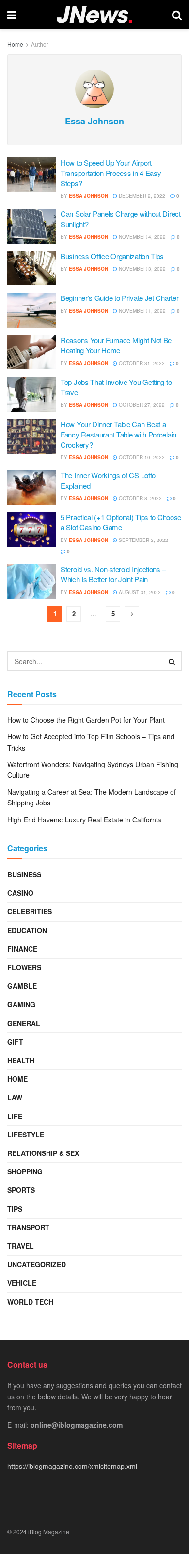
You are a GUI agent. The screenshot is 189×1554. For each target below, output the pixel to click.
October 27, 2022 (141, 405)
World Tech (30, 1302)
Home (15, 44)
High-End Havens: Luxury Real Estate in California (84, 819)
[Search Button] (172, 661)
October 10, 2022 (141, 457)
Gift (15, 1042)
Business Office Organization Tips (112, 256)
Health (20, 1060)
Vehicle (21, 1283)
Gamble (22, 986)
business (24, 874)
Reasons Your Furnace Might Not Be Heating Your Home (116, 345)
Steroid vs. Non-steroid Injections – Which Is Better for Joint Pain (113, 574)
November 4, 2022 (141, 236)
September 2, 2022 (142, 540)
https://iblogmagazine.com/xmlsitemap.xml (72, 1466)
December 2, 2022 (141, 195)
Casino (20, 893)
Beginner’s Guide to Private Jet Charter (119, 298)
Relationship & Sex (43, 1153)
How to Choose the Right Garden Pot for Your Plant (86, 720)
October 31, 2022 (141, 363)
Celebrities (29, 911)
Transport (28, 1227)
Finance (22, 949)
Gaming (21, 1004)
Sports (21, 1190)
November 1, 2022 (141, 310)
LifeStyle (25, 1134)
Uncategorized (36, 1264)
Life (14, 1116)
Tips (14, 1209)
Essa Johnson (88, 195)
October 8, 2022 (139, 498)
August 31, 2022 (139, 592)
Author (39, 44)
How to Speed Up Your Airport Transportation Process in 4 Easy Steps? (111, 172)
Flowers (24, 967)
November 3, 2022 (141, 268)
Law (14, 1097)
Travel (20, 1246)
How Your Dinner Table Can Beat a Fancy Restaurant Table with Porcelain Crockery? (118, 434)
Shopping (25, 1171)
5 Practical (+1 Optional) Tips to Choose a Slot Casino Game (121, 522)
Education (27, 930)
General (23, 1023)
